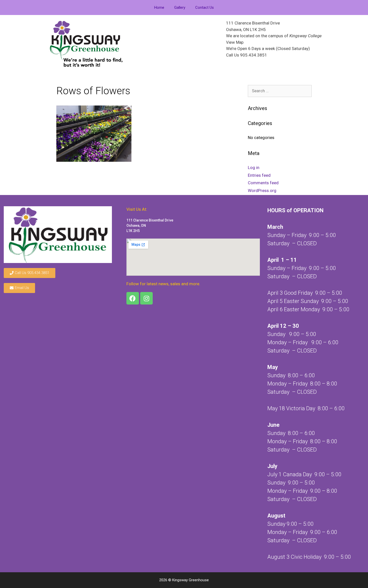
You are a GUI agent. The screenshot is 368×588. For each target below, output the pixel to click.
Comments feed (263, 182)
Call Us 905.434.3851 (246, 55)
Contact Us (204, 7)
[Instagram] (146, 298)
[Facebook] (132, 298)
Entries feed (259, 175)
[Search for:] (280, 90)
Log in (253, 167)
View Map (235, 42)
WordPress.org (262, 190)
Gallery (179, 7)
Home (159, 7)
